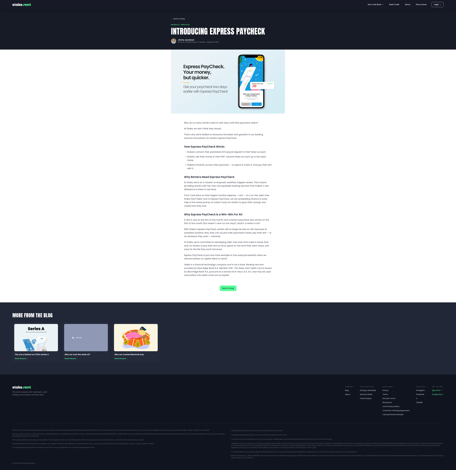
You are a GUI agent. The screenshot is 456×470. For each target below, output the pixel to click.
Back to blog (178, 19)
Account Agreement (61, 447)
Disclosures (387, 402)
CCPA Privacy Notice (390, 406)
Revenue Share (366, 394)
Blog (347, 390)
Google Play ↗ (438, 394)
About (407, 4)
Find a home (421, 4)
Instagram (420, 390)
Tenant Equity (365, 398)
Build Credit (394, 4)
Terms (385, 394)
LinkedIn (419, 402)
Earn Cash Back (374, 4)
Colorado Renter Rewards (392, 414)
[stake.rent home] (21, 4)
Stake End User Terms (46, 447)
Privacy (385, 390)
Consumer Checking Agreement (396, 410)
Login (436, 4)
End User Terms (388, 398)
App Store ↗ (437, 390)
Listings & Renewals (368, 390)
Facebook (420, 394)
